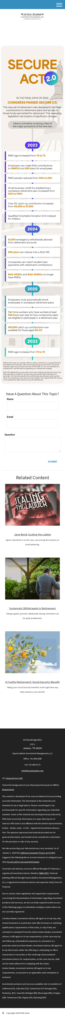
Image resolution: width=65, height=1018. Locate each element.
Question (10, 434)
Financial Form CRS (14, 778)
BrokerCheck (8, 789)
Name (10, 399)
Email (10, 417)
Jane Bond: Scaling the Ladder (32, 534)
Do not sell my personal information (23, 862)
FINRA (41, 873)
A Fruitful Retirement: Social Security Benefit (32, 682)
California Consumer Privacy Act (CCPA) (37, 852)
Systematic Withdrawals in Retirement (32, 608)
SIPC (47, 873)
